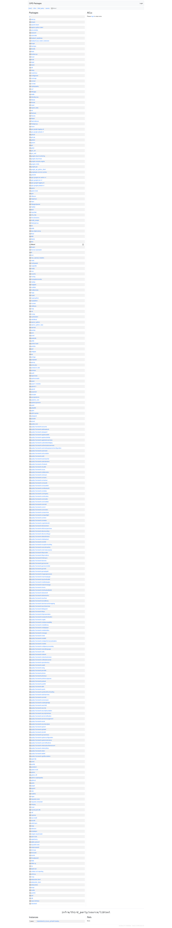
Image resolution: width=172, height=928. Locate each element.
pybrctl (33, 389)
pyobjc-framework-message (39, 633)
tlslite (32, 861)
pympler (33, 418)
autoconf (33, 33)
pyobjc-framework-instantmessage (41, 585)
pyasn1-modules (36, 384)
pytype (33, 786)
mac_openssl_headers (37, 258)
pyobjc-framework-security (38, 708)
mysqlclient (34, 301)
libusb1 (33, 247)
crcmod (33, 81)
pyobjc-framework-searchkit (39, 705)
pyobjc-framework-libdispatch (39, 609)
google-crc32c (35, 164)
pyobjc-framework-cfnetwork (39, 464)
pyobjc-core (34, 424)
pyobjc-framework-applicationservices (41, 440)
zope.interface (35, 901)
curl (32, 89)
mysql (32, 295)
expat (32, 105)
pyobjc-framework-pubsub (38, 681)
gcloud (33, 134)
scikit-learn (34, 823)
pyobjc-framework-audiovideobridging (41, 443)
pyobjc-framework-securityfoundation (41, 710)
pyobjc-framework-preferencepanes (41, 678)
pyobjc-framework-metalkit (38, 638)
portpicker (34, 359)
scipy (32, 826)
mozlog (33, 276)
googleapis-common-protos (39, 172)
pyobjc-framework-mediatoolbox (40, 630)
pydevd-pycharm (36, 402)
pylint (32, 410)
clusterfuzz (34, 73)
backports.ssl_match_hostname (40, 41)
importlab (33, 212)
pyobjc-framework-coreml (38, 507)
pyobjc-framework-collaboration (40, 472)
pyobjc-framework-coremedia (39, 499)
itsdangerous (35, 223)
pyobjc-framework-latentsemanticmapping (43, 603)
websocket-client (36, 879)
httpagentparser (35, 204)
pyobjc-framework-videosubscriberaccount (43, 745)
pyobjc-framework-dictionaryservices (41, 528)
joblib (32, 228)
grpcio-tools (34, 191)
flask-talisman (35, 121)
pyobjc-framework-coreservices (40, 512)
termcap (33, 850)
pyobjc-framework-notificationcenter (41, 660)
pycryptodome (35, 397)
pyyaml (33, 788)
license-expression (36, 250)
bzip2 (32, 62)
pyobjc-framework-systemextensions (41, 740)
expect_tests (34, 108)
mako (32, 260)
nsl (32, 311)
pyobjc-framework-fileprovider (39, 552)
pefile (32, 341)
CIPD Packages (35, 3)
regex (32, 796)
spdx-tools (34, 836)
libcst (32, 234)
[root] (30, 8)
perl (32, 349)
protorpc (33, 370)
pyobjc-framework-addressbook (40, 429)
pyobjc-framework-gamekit (38, 568)
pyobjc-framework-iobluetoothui (40, 595)
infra (34, 8)
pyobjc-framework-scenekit (38, 697)
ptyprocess (34, 376)
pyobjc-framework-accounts (39, 426)
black (32, 51)
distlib (32, 94)
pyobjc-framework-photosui (38, 676)
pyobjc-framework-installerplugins (40, 582)
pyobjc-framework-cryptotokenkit (40, 523)
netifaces (33, 306)
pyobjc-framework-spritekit (38, 729)
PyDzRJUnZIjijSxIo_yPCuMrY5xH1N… (48, 921)
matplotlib (34, 266)
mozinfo (33, 274)
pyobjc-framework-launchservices (40, 606)
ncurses (33, 303)
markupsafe (34, 263)
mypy (32, 292)
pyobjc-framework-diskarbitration (40, 536)
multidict (33, 287)
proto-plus (34, 365)
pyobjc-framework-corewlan (39, 520)
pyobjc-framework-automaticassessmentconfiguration (46, 448)
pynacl (33, 421)
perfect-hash (34, 343)
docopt (33, 102)
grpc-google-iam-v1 (36, 180)
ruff (32, 812)
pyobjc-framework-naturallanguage (41, 649)
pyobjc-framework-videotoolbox (40, 748)
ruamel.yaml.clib (35, 810)
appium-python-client (37, 27)
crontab (33, 83)
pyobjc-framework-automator (39, 451)
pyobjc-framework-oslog (38, 668)
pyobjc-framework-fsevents (38, 560)
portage (33, 357)
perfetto (33, 346)
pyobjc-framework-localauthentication (41, 617)
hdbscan (33, 196)
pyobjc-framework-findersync (39, 558)
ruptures (33, 815)
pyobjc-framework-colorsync (39, 475)
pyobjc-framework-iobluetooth (39, 593)
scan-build (34, 818)
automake (34, 35)
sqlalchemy (34, 839)
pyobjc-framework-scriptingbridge (40, 702)
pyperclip (33, 759)
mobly (33, 268)
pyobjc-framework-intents (38, 587)
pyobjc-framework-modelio (38, 644)
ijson (32, 209)
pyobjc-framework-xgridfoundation (40, 756)
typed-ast (33, 869)
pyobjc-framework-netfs (37, 652)
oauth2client (34, 317)
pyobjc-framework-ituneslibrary (40, 601)
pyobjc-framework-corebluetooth (40, 488)
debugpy (33, 92)
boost (32, 57)
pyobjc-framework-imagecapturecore (41, 574)
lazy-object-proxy (36, 231)
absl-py (33, 19)
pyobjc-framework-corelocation (40, 496)
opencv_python (35, 322)
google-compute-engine (38, 161)
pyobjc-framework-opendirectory (40, 662)
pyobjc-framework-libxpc (38, 611)
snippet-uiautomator (37, 834)
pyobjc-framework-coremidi (38, 504)
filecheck (33, 113)
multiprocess (34, 290)
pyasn (33, 381)
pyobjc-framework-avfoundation (40, 453)
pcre (32, 333)
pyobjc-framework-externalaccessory (41, 550)
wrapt (32, 887)
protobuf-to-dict (35, 368)
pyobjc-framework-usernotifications (41, 743)
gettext (33, 140)
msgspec (33, 284)
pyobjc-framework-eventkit (38, 542)
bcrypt (33, 43)
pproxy (33, 362)
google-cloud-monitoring (38, 156)
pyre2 (32, 761)
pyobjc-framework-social (38, 721)
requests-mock (35, 799)
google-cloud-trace (36, 159)
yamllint (33, 893)
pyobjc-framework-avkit (37, 456)
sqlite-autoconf (35, 842)
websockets (34, 885)
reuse (32, 807)
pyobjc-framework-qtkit (37, 686)
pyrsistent (34, 767)
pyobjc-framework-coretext (38, 518)
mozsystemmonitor (36, 279)
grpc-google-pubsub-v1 (37, 185)
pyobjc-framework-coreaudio (39, 483)
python (33, 772)
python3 (33, 780)
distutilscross (34, 97)
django (33, 100)
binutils (33, 49)
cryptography (35, 86)
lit (31, 252)
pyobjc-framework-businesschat (40, 459)
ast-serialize (34, 30)
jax (32, 226)
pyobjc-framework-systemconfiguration (42, 737)
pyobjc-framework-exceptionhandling (41, 544)
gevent (33, 142)
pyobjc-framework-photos (38, 673)
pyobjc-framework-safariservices (40, 694)
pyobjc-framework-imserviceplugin (40, 577)
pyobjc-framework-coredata (39, 491)
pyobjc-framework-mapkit (38, 619)
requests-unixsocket (37, 802)
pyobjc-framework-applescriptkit (40, 435)
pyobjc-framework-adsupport (39, 432)
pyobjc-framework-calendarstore (40, 461)
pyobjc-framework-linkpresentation (41, 614)
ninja (32, 309)
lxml (32, 255)
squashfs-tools (35, 844)
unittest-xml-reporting (37, 871)
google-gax (34, 167)
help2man (34, 199)
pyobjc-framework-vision (38, 751)
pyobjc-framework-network (38, 654)
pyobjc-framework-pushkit (38, 684)
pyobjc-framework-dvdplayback (40, 539)
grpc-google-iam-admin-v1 (38, 177)
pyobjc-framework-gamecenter (39, 563)
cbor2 (32, 65)
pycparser (34, 392)
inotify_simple (35, 220)
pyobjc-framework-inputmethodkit (40, 579)
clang (32, 70)
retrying (33, 804)
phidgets (33, 351)
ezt (32, 110)
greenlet (33, 175)
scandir (33, 820)
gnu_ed (33, 150)
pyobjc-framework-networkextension (41, 657)
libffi (32, 236)
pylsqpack (34, 416)
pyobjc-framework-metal (38, 635)
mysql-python (35, 298)
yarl (32, 895)
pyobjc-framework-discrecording (40, 531)
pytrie (32, 783)
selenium (33, 828)
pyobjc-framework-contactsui (39, 480)
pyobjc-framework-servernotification (41, 716)
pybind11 (33, 386)
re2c (32, 791)
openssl (33, 327)
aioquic (33, 22)
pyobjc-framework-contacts (38, 477)
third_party (41, 8)
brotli (32, 59)
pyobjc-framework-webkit (38, 753)
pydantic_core (35, 400)
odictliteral (34, 319)
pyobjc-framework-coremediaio (40, 501)
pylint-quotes (34, 413)
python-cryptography (37, 777)
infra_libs (33, 215)
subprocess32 (35, 847)
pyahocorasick (35, 378)
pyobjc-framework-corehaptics (39, 493)
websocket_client (36, 882)
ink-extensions (35, 217)
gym (32, 193)
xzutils (33, 890)
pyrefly (33, 764)
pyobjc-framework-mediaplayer (40, 627)
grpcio (33, 188)
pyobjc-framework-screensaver (40, 700)
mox (32, 271)
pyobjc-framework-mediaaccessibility (41, 622)
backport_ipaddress (36, 38)
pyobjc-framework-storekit (38, 732)
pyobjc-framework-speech (38, 727)
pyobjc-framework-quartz (38, 689)
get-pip (33, 137)
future (32, 126)
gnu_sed (33, 153)
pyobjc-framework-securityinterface (41, 713)
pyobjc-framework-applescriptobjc (40, 437)
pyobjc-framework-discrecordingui (40, 534)
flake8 (33, 118)
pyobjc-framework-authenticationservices (42, 445)
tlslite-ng (33, 863)
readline (33, 794)
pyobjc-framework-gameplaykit (39, 571)
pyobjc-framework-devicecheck (40, 526)
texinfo (33, 855)
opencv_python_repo (37, 325)
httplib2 (33, 207)
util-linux (33, 874)
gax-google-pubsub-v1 (37, 132)
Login (141, 3)
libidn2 (33, 239)
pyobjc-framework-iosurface (39, 598)
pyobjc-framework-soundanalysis (40, 724)
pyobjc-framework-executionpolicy (40, 547)
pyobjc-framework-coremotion (39, 510)
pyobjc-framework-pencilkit (38, 670)
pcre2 (32, 335)
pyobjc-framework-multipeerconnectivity (42, 646)
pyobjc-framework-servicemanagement (42, 719)
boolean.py (34, 54)
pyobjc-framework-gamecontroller (40, 566)
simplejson (34, 831)
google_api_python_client (38, 169)
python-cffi (34, 775)
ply (32, 354)
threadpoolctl (35, 858)
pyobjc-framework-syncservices (40, 735)
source (47, 8)
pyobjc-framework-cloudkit (38, 467)
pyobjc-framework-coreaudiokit (40, 485)
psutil (32, 373)
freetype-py (34, 124)
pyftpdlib (33, 408)
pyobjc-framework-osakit (38, 665)
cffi (32, 67)
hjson (32, 201)
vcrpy (32, 877)
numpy (33, 314)
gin (32, 145)
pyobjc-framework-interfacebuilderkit (41, 590)
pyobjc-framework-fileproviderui (40, 555)
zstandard (34, 903)
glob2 (32, 148)
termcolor (34, 853)
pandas (33, 330)
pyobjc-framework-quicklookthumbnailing (42, 692)
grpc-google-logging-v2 (37, 183)
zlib (32, 898)
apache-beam (35, 25)
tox (32, 866)
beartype (33, 46)
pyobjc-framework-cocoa (38, 469)
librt (32, 242)
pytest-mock (34, 769)
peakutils (33, 338)
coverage (33, 78)
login (92, 16)
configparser (34, 75)
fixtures (33, 116)
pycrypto (33, 394)
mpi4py (33, 282)
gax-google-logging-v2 (37, 129)
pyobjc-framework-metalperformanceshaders (44, 641)
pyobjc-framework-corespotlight (40, 515)
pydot (32, 405)
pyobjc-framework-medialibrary (40, 625)
